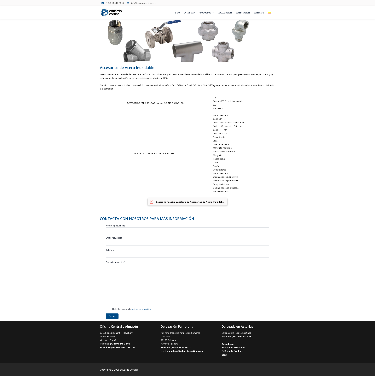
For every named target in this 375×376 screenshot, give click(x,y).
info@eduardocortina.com (120, 347)
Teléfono (110, 250)
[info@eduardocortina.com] (141, 3)
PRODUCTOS (205, 12)
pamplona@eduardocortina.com (185, 350)
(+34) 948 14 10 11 (181, 347)
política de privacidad (141, 309)
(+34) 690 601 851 (241, 336)
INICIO (177, 12)
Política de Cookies (232, 351)
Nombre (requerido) (115, 225)
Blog (224, 354)
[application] (212, 13)
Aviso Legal (228, 343)
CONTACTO (259, 12)
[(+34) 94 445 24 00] (112, 3)
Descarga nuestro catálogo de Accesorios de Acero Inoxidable (190, 201)
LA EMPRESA (189, 12)
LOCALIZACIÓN (225, 12)
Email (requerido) (114, 237)
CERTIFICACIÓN (243, 12)
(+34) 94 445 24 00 (120, 343)
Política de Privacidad (233, 347)
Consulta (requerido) (115, 262)
